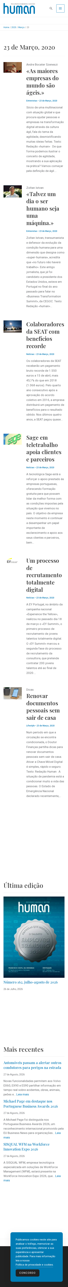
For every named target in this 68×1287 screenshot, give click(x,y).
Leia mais (22, 1094)
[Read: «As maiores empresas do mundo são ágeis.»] (12, 67)
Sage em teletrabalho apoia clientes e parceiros (43, 448)
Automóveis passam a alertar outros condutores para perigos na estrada (32, 1065)
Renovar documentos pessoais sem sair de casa (43, 706)
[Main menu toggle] (60, 8)
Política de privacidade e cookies (34, 1264)
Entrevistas (31, 101)
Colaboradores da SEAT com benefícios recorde (45, 335)
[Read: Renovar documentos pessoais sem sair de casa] (12, 693)
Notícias (30, 354)
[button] (51, 8)
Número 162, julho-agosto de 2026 (30, 982)
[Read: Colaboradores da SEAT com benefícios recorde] (12, 326)
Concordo (27, 1272)
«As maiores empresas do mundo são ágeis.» (42, 81)
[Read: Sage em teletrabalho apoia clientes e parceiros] (12, 439)
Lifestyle (30, 725)
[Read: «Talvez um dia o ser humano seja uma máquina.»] (12, 191)
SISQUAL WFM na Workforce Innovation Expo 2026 (26, 1147)
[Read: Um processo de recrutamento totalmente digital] (12, 560)
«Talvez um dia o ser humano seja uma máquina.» (42, 208)
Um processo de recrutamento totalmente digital (44, 575)
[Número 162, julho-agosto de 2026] (34, 937)
